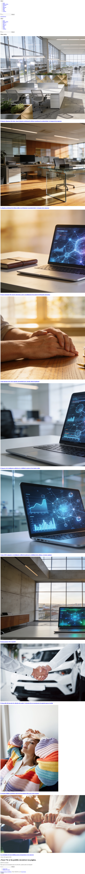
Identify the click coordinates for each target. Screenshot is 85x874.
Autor (4, 10)
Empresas (4, 5)
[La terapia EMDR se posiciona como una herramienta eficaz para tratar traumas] (29, 791)
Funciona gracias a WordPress (5, 871)
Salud (4, 8)
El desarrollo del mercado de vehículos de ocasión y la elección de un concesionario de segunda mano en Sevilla (26, 703)
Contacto (4, 11)
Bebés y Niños (5, 4)
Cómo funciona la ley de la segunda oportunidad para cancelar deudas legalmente (19, 381)
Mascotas (4, 7)
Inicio (4, 3)
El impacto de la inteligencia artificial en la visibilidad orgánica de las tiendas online (20, 468)
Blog (4, 9)
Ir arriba (2, 872)
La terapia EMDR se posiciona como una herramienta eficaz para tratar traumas (19, 793)
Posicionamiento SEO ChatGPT (8, 641)
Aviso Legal (5, 868)
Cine (4, 6)
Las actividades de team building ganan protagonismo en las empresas (17, 854)
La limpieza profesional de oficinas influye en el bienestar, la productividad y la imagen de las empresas (24, 208)
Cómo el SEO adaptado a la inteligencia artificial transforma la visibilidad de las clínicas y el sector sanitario (26, 555)
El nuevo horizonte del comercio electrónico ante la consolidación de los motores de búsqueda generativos (25, 294)
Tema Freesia (23, 871)
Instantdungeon (3, 16)
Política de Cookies (6, 869)
